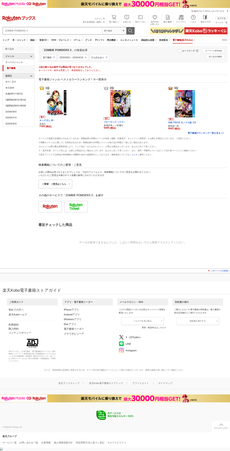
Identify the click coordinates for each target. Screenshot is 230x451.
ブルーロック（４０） (115, 122)
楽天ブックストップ (69, 383)
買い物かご (114, 22)
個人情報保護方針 (63, 442)
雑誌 (32, 40)
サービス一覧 (221, 22)
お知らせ (127, 22)
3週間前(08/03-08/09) (15, 105)
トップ (6, 40)
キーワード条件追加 (213, 51)
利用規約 (14, 324)
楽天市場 (221, 18)
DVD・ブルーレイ (60, 40)
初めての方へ (16, 309)
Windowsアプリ (72, 319)
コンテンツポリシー (20, 332)
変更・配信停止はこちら (153, 327)
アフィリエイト (140, 383)
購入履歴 (168, 22)
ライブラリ (181, 22)
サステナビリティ (116, 442)
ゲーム (77, 40)
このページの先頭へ (220, 270)
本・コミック (19, 40)
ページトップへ (221, 428)
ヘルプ (193, 22)
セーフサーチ (188, 51)
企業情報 (46, 442)
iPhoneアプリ (71, 309)
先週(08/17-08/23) (14, 93)
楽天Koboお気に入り (154, 23)
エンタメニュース (129, 40)
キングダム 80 (46, 120)
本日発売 (9, 88)
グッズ (88, 40)
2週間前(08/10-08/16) (15, 100)
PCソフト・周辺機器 (105, 40)
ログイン (99, 19)
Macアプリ (70, 324)
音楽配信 (163, 40)
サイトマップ (165, 383)
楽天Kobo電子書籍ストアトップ (106, 383)
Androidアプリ (72, 314)
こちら (132, 154)
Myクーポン (140, 22)
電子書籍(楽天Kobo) (183, 40)
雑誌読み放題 (147, 40)
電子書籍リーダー (74, 328)
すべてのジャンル (14, 62)
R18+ (224, 40)
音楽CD (43, 40)
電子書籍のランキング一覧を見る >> (206, 133)
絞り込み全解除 (215, 57)
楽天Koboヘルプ (18, 314)
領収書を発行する (198, 321)
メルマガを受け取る (143, 321)
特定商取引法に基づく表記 (90, 442)
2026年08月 (11, 111)
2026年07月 (11, 117)
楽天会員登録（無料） (93, 22)
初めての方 (206, 22)
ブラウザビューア (74, 333)
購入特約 (14, 328)
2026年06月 (11, 123)
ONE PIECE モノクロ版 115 (182, 122)
